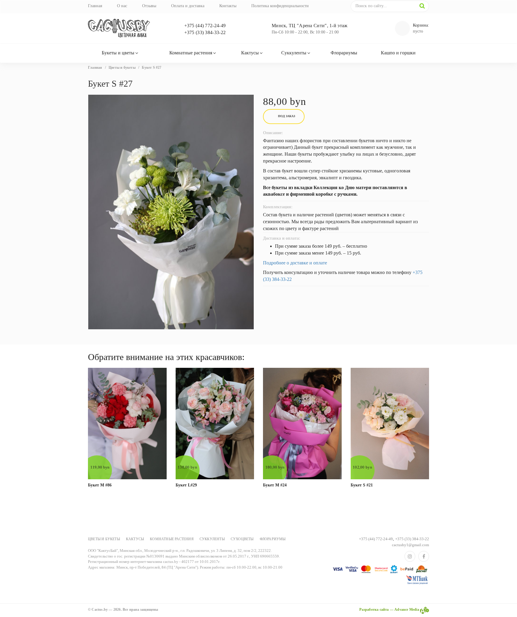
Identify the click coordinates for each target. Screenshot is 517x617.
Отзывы (149, 6)
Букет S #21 (362, 485)
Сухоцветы (242, 539)
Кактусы (250, 52)
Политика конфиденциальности (280, 6)
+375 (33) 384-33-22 (205, 32)
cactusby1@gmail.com (410, 545)
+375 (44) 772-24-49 (205, 25)
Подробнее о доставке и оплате (295, 262)
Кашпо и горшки (398, 52)
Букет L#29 (186, 485)
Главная (95, 6)
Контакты (227, 6)
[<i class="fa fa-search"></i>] (422, 6)
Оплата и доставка (187, 6)
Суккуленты (293, 52)
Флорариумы (344, 52)
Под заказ (286, 116)
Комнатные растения (190, 52)
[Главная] (127, 28)
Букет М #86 (100, 485)
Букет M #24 (275, 485)
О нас (122, 6)
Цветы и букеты (104, 539)
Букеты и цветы (118, 52)
